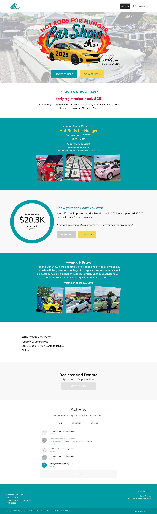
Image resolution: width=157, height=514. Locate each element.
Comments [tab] (76, 423)
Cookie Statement (56, 511)
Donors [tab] (94, 423)
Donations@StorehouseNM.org (139, 499)
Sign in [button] (142, 6)
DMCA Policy (67, 511)
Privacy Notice (35, 511)
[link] (15, 6)
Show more (78, 474)
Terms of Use (45, 511)
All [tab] (60, 423)
